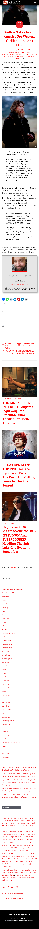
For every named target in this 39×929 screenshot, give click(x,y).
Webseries (5, 757)
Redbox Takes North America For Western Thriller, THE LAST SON (19, 38)
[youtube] (12, 887)
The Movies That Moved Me (11, 742)
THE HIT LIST (6, 735)
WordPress (15, 920)
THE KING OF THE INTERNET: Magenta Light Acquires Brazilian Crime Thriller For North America (17, 413)
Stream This (6, 717)
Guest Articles (6, 640)
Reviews (4, 699)
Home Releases (7, 644)
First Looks (5, 637)
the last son (28, 56)
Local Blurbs (6, 666)
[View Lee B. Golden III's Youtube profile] (17, 275)
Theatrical (5, 746)
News (17, 52)
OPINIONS (5, 680)
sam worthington (19, 56)
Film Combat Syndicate (12, 894)
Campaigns (5, 608)
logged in (14, 567)
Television (5, 731)
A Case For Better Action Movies (12, 589)
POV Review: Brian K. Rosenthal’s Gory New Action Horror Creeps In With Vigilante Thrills (18, 877)
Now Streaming (7, 677)
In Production (6, 655)
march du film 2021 (25, 54)
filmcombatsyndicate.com (10, 54)
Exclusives (5, 629)
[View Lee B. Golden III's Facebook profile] (9, 275)
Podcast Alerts (6, 688)
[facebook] (8, 887)
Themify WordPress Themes (26, 920)
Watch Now (5, 753)
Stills (3, 713)
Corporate (5, 618)
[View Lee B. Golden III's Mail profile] (30, 275)
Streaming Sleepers (8, 721)
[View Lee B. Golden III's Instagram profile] (21, 275)
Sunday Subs (6, 724)
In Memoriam (6, 651)
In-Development (7, 659)
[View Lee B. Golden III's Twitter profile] (13, 275)
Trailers (4, 750)
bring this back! (7, 604)
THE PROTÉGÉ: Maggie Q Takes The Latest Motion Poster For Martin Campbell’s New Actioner (20, 346)
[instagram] (17, 887)
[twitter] (4, 887)
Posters (4, 691)
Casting (4, 611)
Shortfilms (5, 706)
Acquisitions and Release (26, 50)
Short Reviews (6, 702)
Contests (5, 615)
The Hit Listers (6, 739)
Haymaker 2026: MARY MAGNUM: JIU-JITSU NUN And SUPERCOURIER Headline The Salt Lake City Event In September (19, 539)
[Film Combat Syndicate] (11, 4)
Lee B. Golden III (10, 50)
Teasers (8, 461)
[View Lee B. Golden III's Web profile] (25, 275)
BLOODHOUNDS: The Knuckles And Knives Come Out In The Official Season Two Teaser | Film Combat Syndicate (19, 845)
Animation (5, 597)
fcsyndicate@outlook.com (17, 284)
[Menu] (35, 2)
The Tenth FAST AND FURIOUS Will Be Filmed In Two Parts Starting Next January (18, 352)
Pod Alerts (5, 684)
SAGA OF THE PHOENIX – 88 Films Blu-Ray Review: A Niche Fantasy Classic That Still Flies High (19, 825)
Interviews (5, 662)
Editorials (5, 626)
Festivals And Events (8, 523)
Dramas (4, 622)
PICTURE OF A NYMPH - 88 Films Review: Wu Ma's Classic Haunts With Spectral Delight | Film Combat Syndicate (18, 820)
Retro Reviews (6, 695)
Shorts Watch (6, 710)
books (4, 600)
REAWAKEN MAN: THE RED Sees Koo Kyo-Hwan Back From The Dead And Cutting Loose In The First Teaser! (18, 475)
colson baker (25, 52)
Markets (11, 52)
